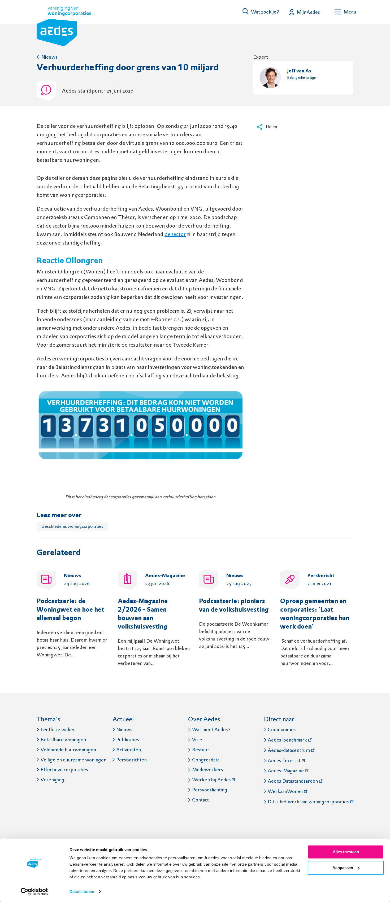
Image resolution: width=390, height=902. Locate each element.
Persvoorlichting (209, 790)
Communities (282, 729)
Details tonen (82, 891)
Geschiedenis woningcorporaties (72, 526)
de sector (175, 234)
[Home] (64, 27)
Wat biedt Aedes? (211, 729)
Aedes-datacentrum (289, 750)
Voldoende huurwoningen (68, 750)
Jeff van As (299, 71)
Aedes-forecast (284, 760)
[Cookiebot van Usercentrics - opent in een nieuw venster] (34, 892)
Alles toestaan (346, 851)
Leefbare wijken (58, 729)
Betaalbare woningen (63, 740)
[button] (261, 12)
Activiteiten (128, 750)
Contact (200, 800)
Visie (197, 740)
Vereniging (52, 780)
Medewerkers (207, 769)
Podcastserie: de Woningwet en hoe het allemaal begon (70, 610)
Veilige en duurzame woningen (73, 760)
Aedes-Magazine (286, 771)
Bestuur (200, 750)
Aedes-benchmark (287, 740)
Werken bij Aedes (211, 780)
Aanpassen (342, 867)
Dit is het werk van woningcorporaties (308, 802)
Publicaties (127, 740)
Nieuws (49, 57)
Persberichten (131, 760)
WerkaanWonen (285, 791)
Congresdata (205, 760)
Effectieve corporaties (64, 769)
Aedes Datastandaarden (293, 781)
